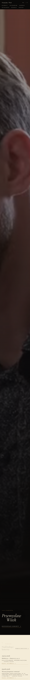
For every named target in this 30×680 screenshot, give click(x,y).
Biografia (5, 5)
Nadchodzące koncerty (11, 626)
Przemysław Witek (7, 2)
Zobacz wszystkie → (22, 648)
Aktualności (5, 7)
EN (27, 2)
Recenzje (14, 7)
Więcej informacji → (9, 663)
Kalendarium (13, 5)
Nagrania (22, 5)
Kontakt (21, 7)
